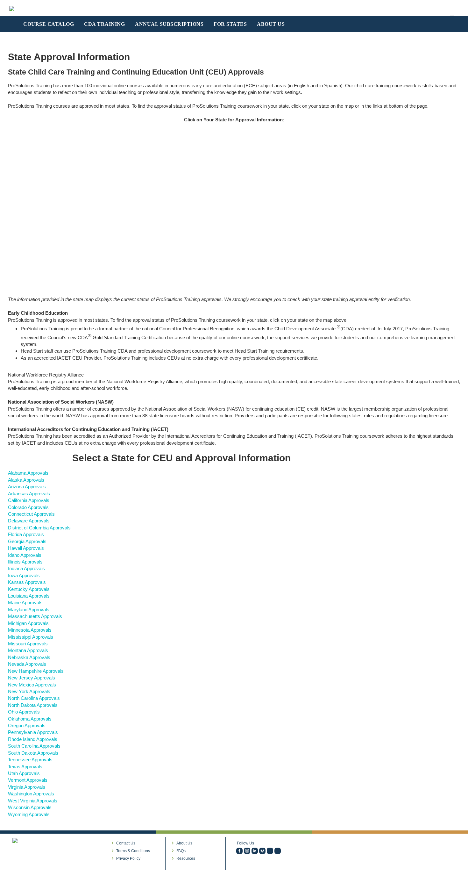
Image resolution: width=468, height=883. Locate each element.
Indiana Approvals (26, 568)
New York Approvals (29, 691)
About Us (184, 843)
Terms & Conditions (133, 851)
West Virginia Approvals (32, 800)
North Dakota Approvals (33, 705)
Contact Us (125, 843)
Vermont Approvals (27, 780)
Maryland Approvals (28, 609)
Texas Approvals (25, 766)
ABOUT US (271, 24)
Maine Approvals (25, 602)
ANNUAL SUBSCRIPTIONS (169, 24)
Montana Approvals (28, 650)
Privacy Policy (128, 858)
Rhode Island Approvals (32, 739)
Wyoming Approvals (29, 814)
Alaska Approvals (26, 480)
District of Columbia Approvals (39, 527)
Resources (185, 858)
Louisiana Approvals (29, 596)
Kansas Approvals (27, 582)
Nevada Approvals (27, 664)
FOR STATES (230, 24)
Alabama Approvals (28, 473)
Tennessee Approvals (30, 759)
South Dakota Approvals (33, 753)
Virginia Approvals (26, 787)
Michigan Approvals (28, 623)
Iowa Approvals (24, 575)
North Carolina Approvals (34, 698)
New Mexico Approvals (32, 684)
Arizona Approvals (27, 486)
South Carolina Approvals (34, 746)
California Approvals (28, 500)
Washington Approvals (31, 793)
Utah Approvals (24, 773)
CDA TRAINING (104, 24)
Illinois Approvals (25, 561)
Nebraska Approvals (29, 657)
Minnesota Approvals (30, 630)
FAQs (181, 851)
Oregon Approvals (27, 725)
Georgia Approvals (27, 541)
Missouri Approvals (28, 643)
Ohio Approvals (24, 711)
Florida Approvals (26, 534)
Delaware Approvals (29, 520)
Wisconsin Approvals (30, 807)
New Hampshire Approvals (36, 671)
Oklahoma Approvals (30, 718)
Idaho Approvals (24, 555)
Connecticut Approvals (31, 514)
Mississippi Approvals (30, 637)
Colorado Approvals (28, 507)
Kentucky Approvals (29, 589)
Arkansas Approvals (29, 493)
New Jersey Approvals (31, 677)
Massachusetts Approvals (35, 616)
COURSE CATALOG (48, 24)
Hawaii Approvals (26, 548)
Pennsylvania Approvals (33, 732)
